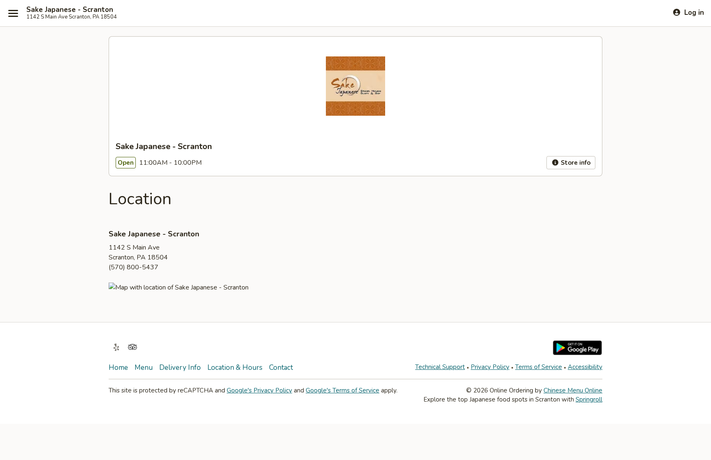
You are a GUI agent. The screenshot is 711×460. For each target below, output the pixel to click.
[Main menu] (13, 13)
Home (118, 367)
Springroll (589, 399)
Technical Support (440, 367)
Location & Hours (235, 367)
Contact (281, 367)
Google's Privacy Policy (259, 390)
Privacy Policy (490, 367)
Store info (574, 163)
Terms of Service (538, 367)
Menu (144, 367)
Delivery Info (180, 367)
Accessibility (585, 367)
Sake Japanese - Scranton (69, 10)
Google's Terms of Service (342, 390)
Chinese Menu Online (573, 390)
